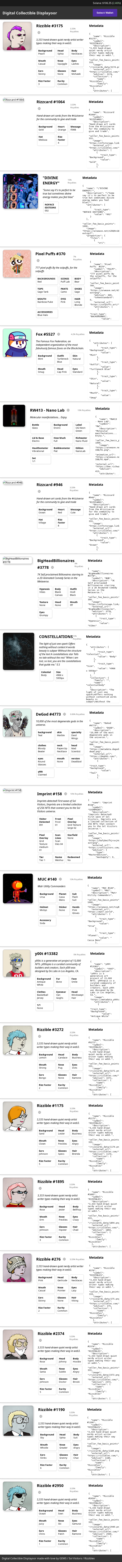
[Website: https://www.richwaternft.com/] (69, 410)
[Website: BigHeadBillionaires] (54, 567)
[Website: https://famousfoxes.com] (60, 334)
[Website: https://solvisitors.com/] (67, 793)
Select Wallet (105, 12)
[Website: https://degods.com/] (66, 714)
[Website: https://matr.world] (62, 879)
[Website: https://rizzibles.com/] (40, 32)
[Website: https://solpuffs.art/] (39, 260)
